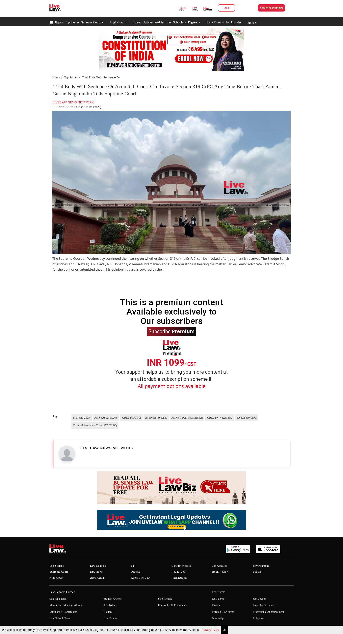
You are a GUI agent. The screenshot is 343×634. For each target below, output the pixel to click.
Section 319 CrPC (246, 417)
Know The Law (140, 577)
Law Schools (175, 22)
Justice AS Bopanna (156, 417)
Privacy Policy (211, 629)
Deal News (218, 598)
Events (216, 605)
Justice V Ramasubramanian (187, 417)
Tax (133, 565)
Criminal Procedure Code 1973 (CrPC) (95, 425)
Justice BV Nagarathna (219, 417)
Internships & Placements (172, 605)
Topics (59, 22)
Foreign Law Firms (223, 611)
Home (56, 77)
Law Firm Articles (263, 605)
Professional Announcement (268, 611)
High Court (117, 22)
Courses (108, 611)
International (179, 577)
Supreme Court (90, 22)
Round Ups (178, 571)
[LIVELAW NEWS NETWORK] (67, 454)
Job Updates (233, 22)
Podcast (257, 571)
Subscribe (171, 331)
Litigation (258, 618)
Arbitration (97, 577)
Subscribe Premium (271, 7)
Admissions (110, 605)
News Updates (143, 22)
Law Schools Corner (62, 591)
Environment (261, 565)
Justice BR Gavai (131, 417)
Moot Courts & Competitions (65, 605)
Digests (192, 22)
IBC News (96, 571)
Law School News (59, 618)
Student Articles (112, 598)
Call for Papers (57, 598)
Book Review (220, 571)
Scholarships (165, 598)
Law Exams (110, 618)
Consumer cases (181, 565)
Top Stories (72, 22)
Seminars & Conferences (63, 611)
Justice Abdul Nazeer (106, 417)
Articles (160, 22)
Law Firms (214, 22)
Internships (218, 618)
